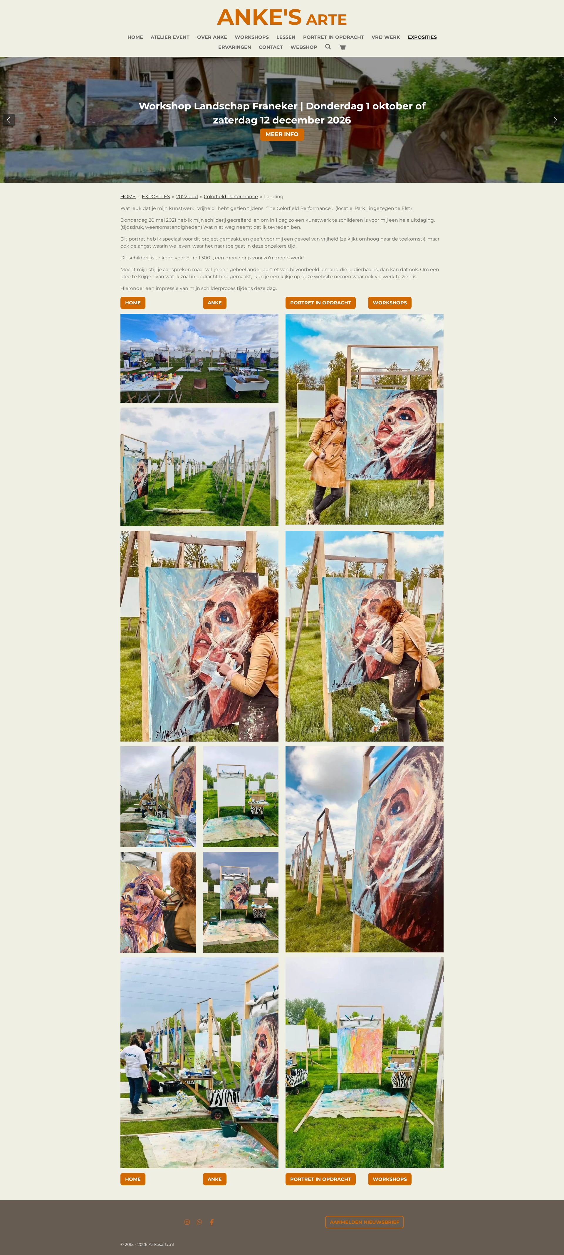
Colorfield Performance (231, 196)
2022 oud (187, 196)
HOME (128, 196)
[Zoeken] (328, 46)
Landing (273, 196)
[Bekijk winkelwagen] (342, 47)
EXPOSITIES (156, 196)
